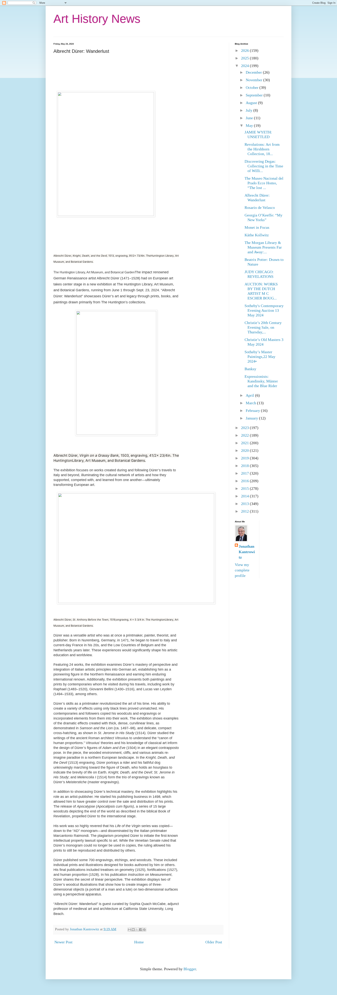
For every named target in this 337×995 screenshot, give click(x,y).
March (251, 403)
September (255, 95)
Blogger (190, 969)
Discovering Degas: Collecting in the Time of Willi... (264, 166)
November (254, 80)
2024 (245, 66)
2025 (245, 58)
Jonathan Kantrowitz (247, 551)
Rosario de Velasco (260, 207)
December (254, 72)
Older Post (213, 942)
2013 (245, 503)
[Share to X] (137, 929)
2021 (245, 443)
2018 (245, 466)
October (252, 87)
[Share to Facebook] (141, 929)
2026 (245, 50)
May (250, 125)
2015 (245, 488)
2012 (245, 511)
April (250, 395)
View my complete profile (242, 570)
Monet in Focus (257, 227)
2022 (245, 435)
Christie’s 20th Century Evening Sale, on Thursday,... (263, 327)
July (249, 110)
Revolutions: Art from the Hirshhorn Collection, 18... (262, 149)
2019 (245, 458)
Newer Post (63, 942)
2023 (245, 428)
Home (139, 942)
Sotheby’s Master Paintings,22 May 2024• (260, 356)
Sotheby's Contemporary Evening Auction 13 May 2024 (264, 310)
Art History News (96, 18)
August (252, 103)
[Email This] (129, 929)
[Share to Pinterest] (144, 929)
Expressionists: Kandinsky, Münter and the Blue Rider (261, 381)
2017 (245, 473)
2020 (245, 450)
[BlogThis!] (133, 929)
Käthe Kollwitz (257, 235)
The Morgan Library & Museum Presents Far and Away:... (263, 247)
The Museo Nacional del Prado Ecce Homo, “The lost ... (264, 183)
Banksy (250, 369)
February (253, 410)
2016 (245, 481)
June (250, 118)
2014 (245, 496)
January (252, 418)
